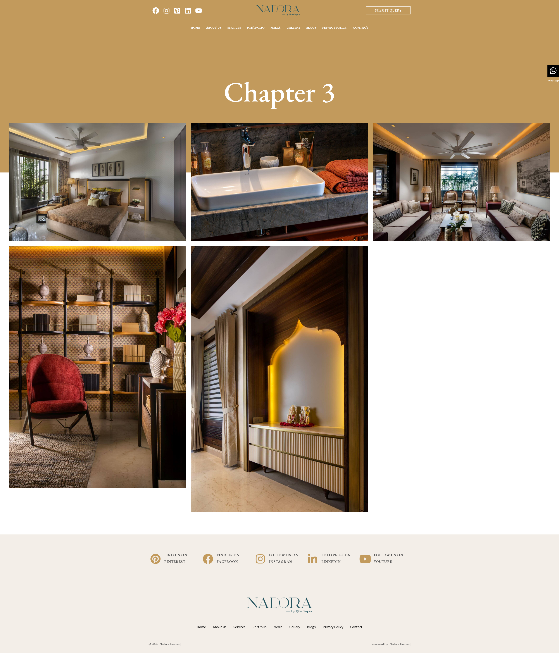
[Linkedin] (188, 10)
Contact (360, 27)
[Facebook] (155, 10)
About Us (213, 27)
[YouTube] (198, 10)
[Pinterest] (177, 10)
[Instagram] (166, 10)
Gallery (293, 27)
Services (234, 27)
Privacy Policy (334, 27)
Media (275, 27)
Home (195, 27)
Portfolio (255, 27)
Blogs (311, 27)
